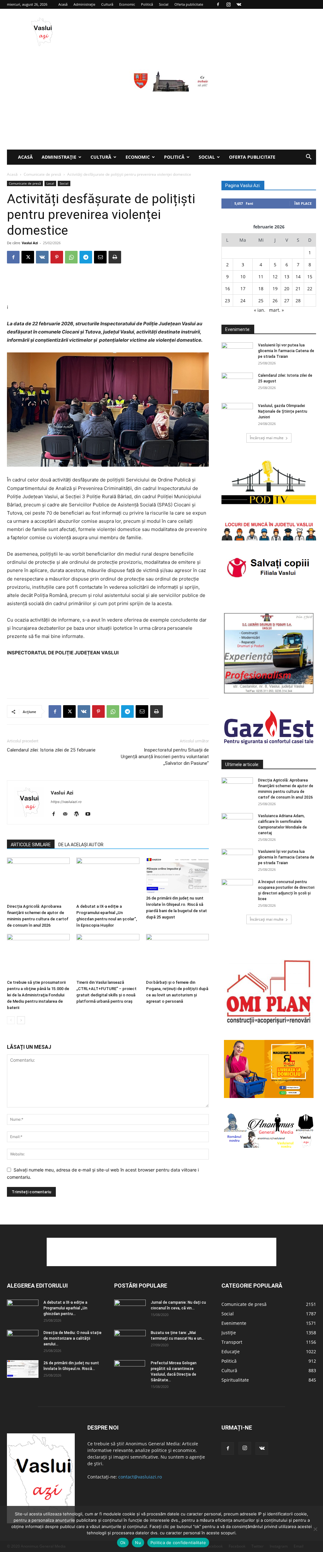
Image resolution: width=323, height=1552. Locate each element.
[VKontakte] (239, 4)
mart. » (276, 310)
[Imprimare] (115, 257)
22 (309, 289)
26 (275, 301)
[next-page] (21, 1020)
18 (260, 289)
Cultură (107, 4)
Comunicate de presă (42, 174)
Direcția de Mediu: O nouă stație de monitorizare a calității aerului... (73, 1338)
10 (242, 277)
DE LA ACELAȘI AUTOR (80, 844)
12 (275, 277)
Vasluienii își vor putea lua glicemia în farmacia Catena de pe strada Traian (286, 351)
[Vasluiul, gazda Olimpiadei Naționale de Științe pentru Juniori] (237, 414)
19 (275, 289)
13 (286, 277)
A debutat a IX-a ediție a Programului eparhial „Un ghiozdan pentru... (65, 1308)
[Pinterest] (56, 257)
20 (286, 289)
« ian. (259, 310)
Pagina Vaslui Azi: (243, 185)
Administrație (84, 4)
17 (242, 289)
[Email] (100, 257)
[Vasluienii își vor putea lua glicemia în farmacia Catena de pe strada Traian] (237, 353)
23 (227, 301)
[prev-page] (11, 1020)
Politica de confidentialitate (178, 1542)
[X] (27, 257)
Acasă (63, 4)
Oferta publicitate (188, 4)
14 (298, 277)
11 (260, 277)
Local (50, 183)
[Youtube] (90, 814)
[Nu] (315, 1529)
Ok (123, 1542)
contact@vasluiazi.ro (140, 1477)
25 (260, 301)
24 (242, 301)
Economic (127, 4)
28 (298, 301)
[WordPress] (78, 814)
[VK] (42, 257)
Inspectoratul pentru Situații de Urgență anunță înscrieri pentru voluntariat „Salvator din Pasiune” (165, 756)
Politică (147, 4)
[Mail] (67, 814)
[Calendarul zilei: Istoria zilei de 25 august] (237, 384)
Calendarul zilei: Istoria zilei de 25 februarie (51, 750)
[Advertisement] (161, 102)
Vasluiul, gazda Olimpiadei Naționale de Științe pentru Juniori (282, 411)
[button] (308, 158)
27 (286, 301)
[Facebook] (218, 4)
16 (227, 289)
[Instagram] (228, 4)
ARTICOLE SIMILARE (31, 844)
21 (298, 289)
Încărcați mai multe (267, 437)
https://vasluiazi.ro (66, 802)
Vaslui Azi (30, 242)
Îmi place (303, 203)
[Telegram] (85, 257)
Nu (138, 1542)
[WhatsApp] (71, 257)
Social (163, 4)
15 (309, 277)
